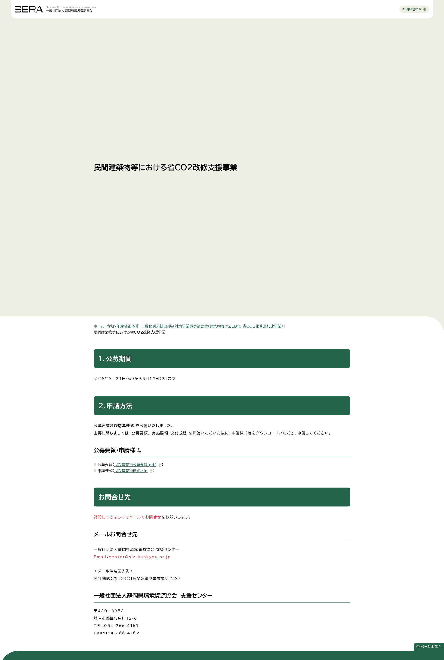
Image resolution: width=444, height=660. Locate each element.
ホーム (99, 326)
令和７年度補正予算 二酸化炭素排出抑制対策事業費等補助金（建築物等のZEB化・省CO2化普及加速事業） (194, 326)
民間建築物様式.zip (131, 471)
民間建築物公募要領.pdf (135, 465)
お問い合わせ (412, 9)
